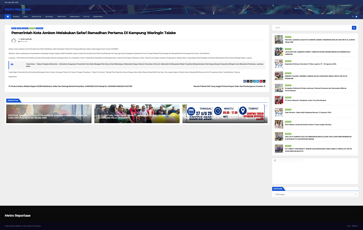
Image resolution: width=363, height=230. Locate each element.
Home (349, 226)
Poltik (86, 17)
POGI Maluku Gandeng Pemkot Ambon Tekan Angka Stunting (308, 125)
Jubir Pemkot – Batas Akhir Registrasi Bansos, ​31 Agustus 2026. (308, 112)
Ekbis (25, 17)
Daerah (16, 17)
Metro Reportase (17, 9)
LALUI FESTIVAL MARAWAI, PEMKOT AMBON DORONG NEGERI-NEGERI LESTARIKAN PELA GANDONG (135, 116)
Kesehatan (36, 17)
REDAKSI (355, 226)
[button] (353, 16)
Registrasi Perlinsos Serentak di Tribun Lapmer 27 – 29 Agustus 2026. (222, 117)
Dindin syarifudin (26, 39)
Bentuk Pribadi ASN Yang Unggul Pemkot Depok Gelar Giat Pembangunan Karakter (229, 86)
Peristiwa (61, 17)
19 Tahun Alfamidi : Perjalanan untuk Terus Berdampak (305, 100)
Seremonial (98, 17)
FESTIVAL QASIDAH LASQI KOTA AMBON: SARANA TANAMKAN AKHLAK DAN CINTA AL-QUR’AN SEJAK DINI (47, 116)
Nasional (49, 17)
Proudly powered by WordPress (13, 226)
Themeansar (37, 226)
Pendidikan (74, 17)
